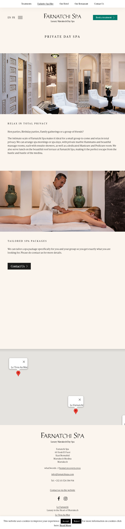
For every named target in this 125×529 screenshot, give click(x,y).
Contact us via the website (62, 490)
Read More (65, 525)
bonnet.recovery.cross (70, 468)
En (9, 17)
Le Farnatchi (62, 507)
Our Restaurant (81, 4)
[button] (18, 374)
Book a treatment (104, 17)
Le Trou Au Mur (62, 514)
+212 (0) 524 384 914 (64, 480)
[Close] (24, 361)
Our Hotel (64, 4)
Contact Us (99, 4)
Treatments (26, 4)
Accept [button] (65, 521)
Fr (13, 17)
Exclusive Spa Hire (46, 4)
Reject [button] (77, 521)
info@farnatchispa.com (62, 474)
